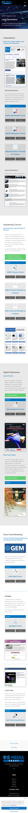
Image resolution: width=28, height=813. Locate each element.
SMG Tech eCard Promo (15, 720)
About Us (14, 779)
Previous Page (14, 743)
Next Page (14, 747)
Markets (14, 782)
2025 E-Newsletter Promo (15, 133)
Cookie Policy (13, 805)
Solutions (14, 786)
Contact (14, 781)
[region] (14, 805)
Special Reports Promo (15, 409)
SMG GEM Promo (15, 576)
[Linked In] (14, 768)
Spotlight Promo (15, 626)
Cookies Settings (14, 811)
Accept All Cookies (14, 808)
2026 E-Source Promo (15, 272)
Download (20, 120)
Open (10, 120)
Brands (14, 784)
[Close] (25, 798)
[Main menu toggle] (24, 2)
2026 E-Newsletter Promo (15, 115)
